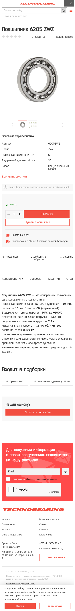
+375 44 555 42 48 (50, 543)
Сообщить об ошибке (38, 412)
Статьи (42, 524)
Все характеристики (14, 176)
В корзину (46, 214)
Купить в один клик (37, 222)
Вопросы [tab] (35, 278)
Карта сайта (45, 534)
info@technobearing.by (51, 548)
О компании (8, 524)
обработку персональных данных (41, 479)
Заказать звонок (56, 557)
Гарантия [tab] (54, 278)
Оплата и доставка (12, 534)
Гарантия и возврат (49, 519)
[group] (37, 79)
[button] (63, 125)
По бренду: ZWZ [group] (14, 381)
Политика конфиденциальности (20, 584)
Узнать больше (55, 606)
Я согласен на (34, 479)
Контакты (44, 529)
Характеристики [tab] (12, 278)
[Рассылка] (65, 471)
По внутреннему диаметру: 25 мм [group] (52, 381)
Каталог (6, 519)
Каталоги (6, 529)
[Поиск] (63, 10)
